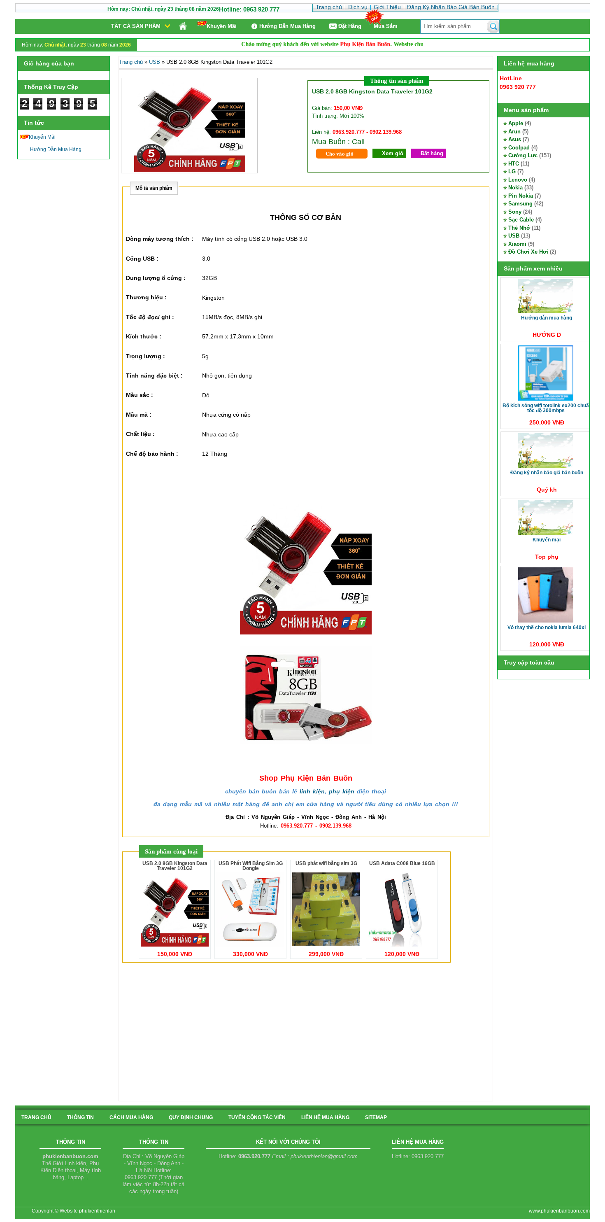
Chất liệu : (140, 434)
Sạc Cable (521, 220)
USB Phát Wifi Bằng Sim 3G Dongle (251, 866)
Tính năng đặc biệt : (154, 375)
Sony (514, 212)
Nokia (515, 187)
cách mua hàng (131, 1117)
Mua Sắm (386, 26)
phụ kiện (341, 791)
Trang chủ (131, 62)
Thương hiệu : (146, 297)
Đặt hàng (432, 153)
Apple (515, 123)
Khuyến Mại (547, 540)
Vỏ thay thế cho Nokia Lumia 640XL (546, 627)
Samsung (520, 204)
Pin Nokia (520, 196)
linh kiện (312, 791)
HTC (513, 164)
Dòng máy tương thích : (159, 239)
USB (513, 236)
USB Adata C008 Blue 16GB (402, 863)
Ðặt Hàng (349, 26)
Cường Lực (523, 155)
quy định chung (191, 1117)
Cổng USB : (142, 258)
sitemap (376, 1117)
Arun (514, 131)
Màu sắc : (139, 395)
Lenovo (517, 180)
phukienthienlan (97, 1211)
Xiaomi (517, 244)
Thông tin (80, 1117)
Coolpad (519, 148)
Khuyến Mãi (222, 26)
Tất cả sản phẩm (136, 26)
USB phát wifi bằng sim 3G (326, 863)
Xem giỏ (392, 153)
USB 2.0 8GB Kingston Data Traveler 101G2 (174, 866)
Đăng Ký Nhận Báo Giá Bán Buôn (546, 473)
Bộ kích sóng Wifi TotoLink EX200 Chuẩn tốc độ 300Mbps (547, 408)
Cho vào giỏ (340, 153)
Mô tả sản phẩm (153, 188)
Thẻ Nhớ (519, 228)
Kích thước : (143, 336)
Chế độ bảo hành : (152, 453)
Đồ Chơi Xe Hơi (528, 252)
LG (512, 171)
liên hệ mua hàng (325, 1117)
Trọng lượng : (145, 356)
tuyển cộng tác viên (257, 1117)
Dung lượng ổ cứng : (156, 278)
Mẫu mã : (138, 414)
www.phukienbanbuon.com (559, 1211)
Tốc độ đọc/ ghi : (150, 317)
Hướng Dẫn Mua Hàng (287, 26)
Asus (514, 139)
